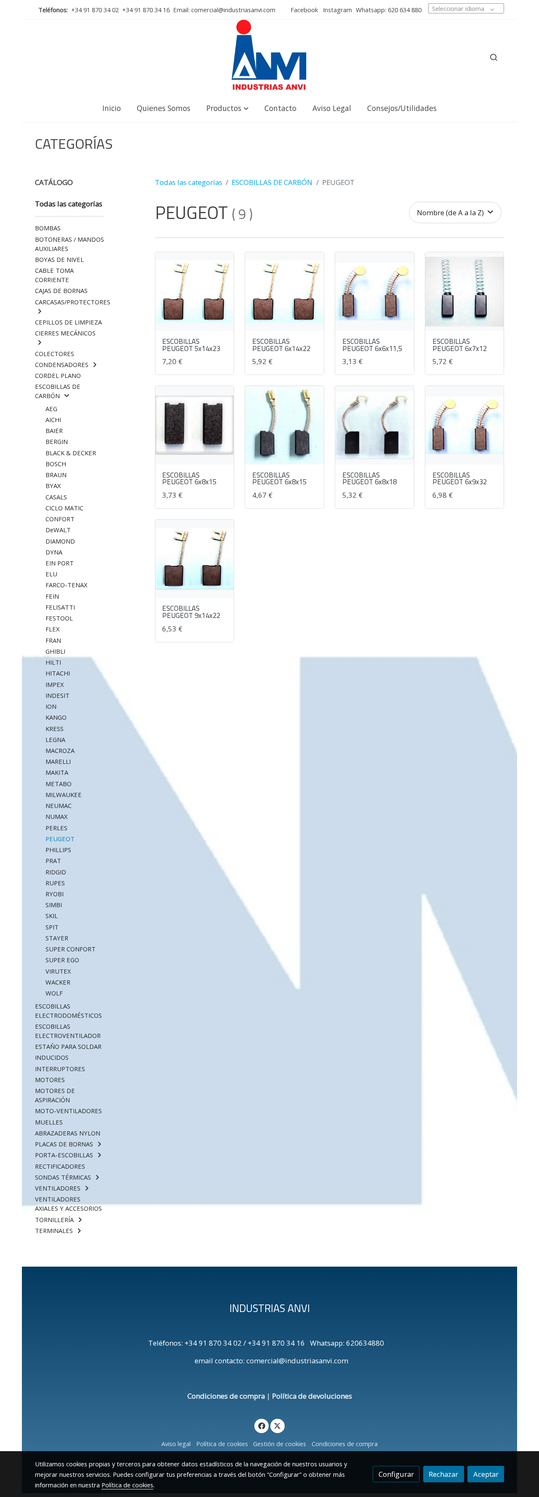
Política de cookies (222, 1443)
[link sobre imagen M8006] (194, 559)
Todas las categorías (188, 182)
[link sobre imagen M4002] (374, 291)
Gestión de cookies (279, 1443)
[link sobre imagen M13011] (194, 425)
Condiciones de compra (226, 1396)
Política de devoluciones (312, 1396)
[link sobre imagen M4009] (194, 291)
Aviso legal (176, 1443)
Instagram (336, 9)
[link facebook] (261, 1425)
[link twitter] (277, 1425)
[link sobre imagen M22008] (374, 425)
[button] (227, 108)
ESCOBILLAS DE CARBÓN (272, 182)
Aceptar (486, 1474)
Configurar (396, 1474)
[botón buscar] (493, 57)
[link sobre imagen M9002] (464, 291)
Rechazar (443, 1474)
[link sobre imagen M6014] (284, 425)
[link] (269, 57)
